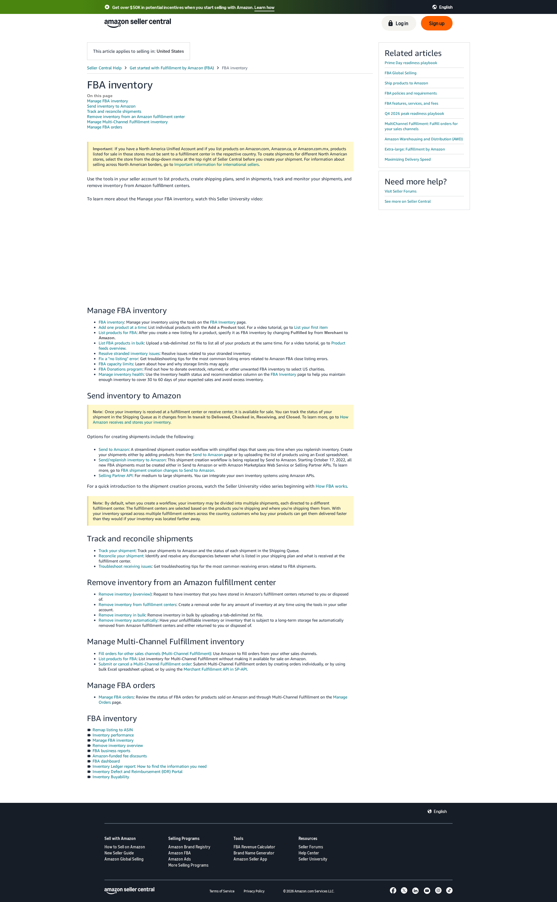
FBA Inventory (223, 322)
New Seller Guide (119, 852)
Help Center (309, 852)
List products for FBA (118, 332)
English (440, 811)
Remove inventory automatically (128, 620)
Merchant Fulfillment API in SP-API (215, 669)
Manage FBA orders (104, 126)
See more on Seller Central (408, 201)
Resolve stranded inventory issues (129, 353)
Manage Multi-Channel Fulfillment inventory (127, 121)
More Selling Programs (188, 865)
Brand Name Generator (254, 852)
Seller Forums (311, 846)
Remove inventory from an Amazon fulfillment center (136, 116)
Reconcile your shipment (121, 555)
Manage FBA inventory (107, 100)
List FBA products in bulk (121, 342)
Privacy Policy (254, 891)
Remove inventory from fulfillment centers (137, 604)
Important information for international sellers (216, 164)
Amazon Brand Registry (189, 846)
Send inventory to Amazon (111, 106)
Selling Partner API (116, 475)
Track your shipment (117, 550)
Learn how (264, 7)
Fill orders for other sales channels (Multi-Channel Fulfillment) (155, 653)
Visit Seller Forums (401, 191)
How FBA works (331, 486)
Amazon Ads (179, 858)
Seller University (313, 858)
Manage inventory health (121, 374)
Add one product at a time (122, 327)
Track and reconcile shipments (114, 111)
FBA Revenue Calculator (254, 846)
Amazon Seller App (250, 858)
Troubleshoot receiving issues (125, 566)
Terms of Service (221, 891)
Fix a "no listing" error (118, 358)
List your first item (311, 327)
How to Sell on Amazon (124, 846)
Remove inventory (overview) (125, 593)
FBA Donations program (120, 368)
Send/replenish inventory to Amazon (132, 459)
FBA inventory (111, 322)
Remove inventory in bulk (122, 614)
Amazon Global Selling (124, 858)
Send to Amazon (114, 449)
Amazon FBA (179, 852)
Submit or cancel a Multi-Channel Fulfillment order (145, 663)
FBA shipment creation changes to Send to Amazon (167, 470)
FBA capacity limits (116, 363)
